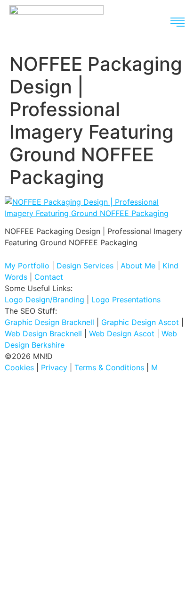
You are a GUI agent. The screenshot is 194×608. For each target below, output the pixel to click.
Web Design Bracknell (43, 333)
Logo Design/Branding (44, 299)
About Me (138, 265)
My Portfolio (27, 265)
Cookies (19, 367)
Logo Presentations (126, 299)
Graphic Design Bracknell (49, 322)
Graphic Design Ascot (140, 322)
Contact (48, 277)
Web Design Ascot (121, 333)
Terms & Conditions (109, 367)
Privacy (54, 367)
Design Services (85, 265)
